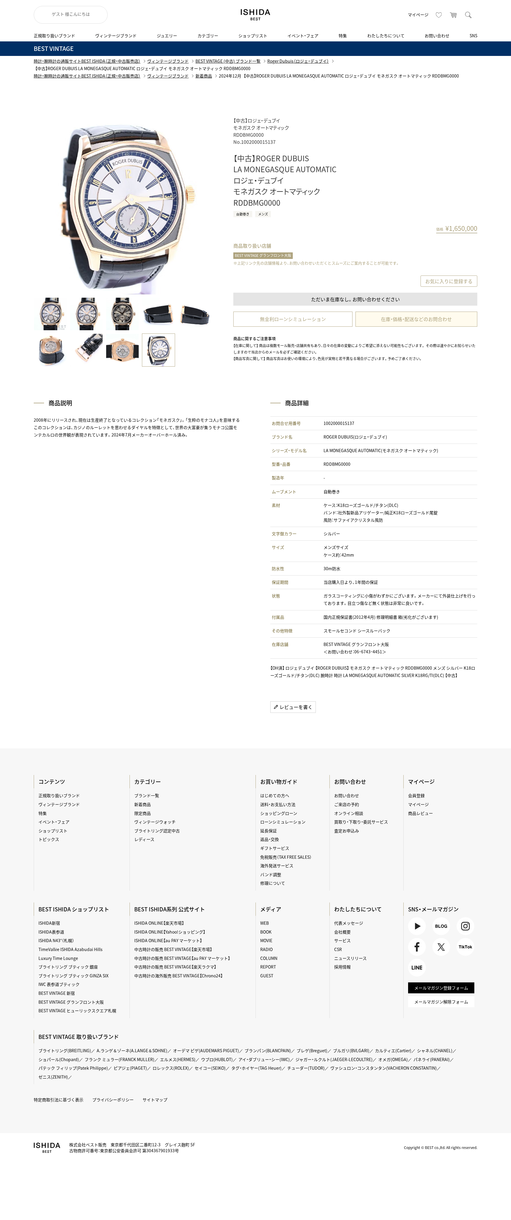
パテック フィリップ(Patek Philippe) (73, 1068)
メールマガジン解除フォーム (441, 1002)
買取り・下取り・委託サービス (361, 822)
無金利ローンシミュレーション (293, 319)
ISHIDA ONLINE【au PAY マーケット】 (168, 940)
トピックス (48, 839)
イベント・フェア (302, 35)
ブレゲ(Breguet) (312, 1050)
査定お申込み (346, 831)
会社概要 (342, 932)
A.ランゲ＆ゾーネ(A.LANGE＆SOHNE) (132, 1050)
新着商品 (203, 76)
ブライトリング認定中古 (157, 831)
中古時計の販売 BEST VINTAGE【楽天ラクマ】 (175, 967)
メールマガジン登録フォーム (441, 988)
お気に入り (438, 14)
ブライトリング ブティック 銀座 (68, 967)
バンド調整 (270, 874)
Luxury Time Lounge (58, 958)
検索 (468, 14)
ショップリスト (252, 35)
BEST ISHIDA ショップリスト (73, 909)
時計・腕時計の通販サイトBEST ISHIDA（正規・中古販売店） (87, 61)
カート (453, 14)
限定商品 (142, 813)
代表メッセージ (348, 923)
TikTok (463, 955)
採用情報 (342, 967)
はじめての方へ (274, 795)
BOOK (265, 932)
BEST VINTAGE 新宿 (56, 993)
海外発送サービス (276, 865)
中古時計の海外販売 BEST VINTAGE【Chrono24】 (178, 976)
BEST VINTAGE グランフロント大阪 (263, 255)
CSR (338, 949)
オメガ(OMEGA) (393, 1059)
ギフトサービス (274, 848)
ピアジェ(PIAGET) (130, 1068)
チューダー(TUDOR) (306, 1068)
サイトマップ (155, 1100)
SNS (473, 35)
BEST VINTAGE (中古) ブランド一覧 (228, 61)
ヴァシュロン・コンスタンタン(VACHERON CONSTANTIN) (383, 1068)
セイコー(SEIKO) (210, 1068)
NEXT (197, 205)
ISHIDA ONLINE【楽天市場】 (159, 923)
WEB (264, 923)
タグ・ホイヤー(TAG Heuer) (256, 1068)
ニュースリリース (350, 958)
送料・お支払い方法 (277, 804)
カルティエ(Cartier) (393, 1050)
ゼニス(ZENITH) (53, 1077)
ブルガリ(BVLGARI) (351, 1050)
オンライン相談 (348, 813)
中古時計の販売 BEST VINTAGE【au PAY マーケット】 (182, 958)
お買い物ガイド (278, 782)
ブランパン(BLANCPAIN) (268, 1050)
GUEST (266, 976)
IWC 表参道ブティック (59, 984)
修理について (272, 883)
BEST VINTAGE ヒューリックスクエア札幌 (77, 1010)
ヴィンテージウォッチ (155, 822)
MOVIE (266, 940)
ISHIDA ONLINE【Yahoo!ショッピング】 (169, 932)
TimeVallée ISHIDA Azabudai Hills (70, 949)
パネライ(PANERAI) (431, 1059)
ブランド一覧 (146, 795)
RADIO (266, 949)
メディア (270, 909)
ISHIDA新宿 (49, 923)
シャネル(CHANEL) (434, 1050)
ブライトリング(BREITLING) (64, 1050)
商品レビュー (420, 813)
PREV (47, 205)
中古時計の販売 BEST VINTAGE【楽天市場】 (173, 949)
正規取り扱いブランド (54, 35)
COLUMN (268, 958)
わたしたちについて (386, 35)
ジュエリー (167, 35)
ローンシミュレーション (282, 822)
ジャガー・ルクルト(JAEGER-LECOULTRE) (334, 1059)
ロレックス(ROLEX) (171, 1068)
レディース (144, 839)
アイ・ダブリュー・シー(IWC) (264, 1059)
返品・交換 (269, 839)
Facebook (416, 955)
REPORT (268, 967)
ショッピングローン (278, 813)
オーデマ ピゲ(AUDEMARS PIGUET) (206, 1050)
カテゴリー (208, 35)
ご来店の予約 (346, 804)
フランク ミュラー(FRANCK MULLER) (119, 1059)
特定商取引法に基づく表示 (58, 1100)
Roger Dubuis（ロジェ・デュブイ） (298, 61)
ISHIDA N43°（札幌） (56, 940)
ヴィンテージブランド (116, 35)
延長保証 (268, 831)
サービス (342, 940)
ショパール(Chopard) (58, 1059)
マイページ (418, 14)
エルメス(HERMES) (177, 1059)
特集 (343, 35)
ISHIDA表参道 (51, 932)
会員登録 (416, 795)
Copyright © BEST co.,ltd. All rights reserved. (440, 1147)
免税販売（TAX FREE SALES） (286, 857)
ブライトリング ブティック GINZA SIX (73, 976)
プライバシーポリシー (113, 1100)
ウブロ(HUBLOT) (217, 1059)
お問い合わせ (437, 35)
